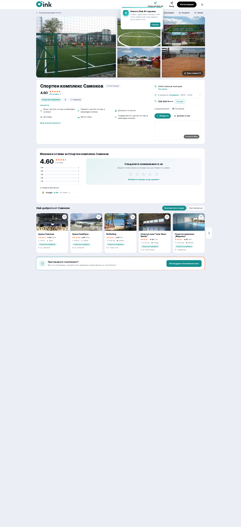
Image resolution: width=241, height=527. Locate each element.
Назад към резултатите (50, 13)
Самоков (77, 100)
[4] (150, 174)
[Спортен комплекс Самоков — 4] (139, 62)
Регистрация (186, 4)
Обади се (164, 116)
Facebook (179, 109)
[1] (130, 174)
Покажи (179, 102)
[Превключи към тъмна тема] (202, 4)
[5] (156, 174)
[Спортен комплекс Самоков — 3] (183, 31)
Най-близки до (196, 208)
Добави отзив (183, 116)
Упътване (162, 89)
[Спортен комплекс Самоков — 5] (183, 62)
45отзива (54, 94)
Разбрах (155, 25)
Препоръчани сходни (174, 208)
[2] (137, 174)
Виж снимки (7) (194, 73)
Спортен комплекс (51, 100)
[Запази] (64, 217)
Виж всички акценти (50, 123)
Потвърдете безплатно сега (184, 263)
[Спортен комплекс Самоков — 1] (76, 46)
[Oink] (44, 4)
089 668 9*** (165, 101)
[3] (143, 174)
